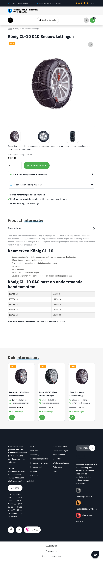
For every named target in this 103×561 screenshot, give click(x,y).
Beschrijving (15, 228)
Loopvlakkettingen (60, 450)
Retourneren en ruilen (39, 463)
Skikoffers (57, 459)
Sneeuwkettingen (60, 446)
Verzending (34, 455)
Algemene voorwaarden (51, 556)
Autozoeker (57, 467)
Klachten (34, 475)
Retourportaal (36, 467)
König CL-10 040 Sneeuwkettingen (27, 29)
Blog (55, 471)
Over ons (34, 450)
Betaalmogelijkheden (39, 459)
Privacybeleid (51, 551)
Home (10, 29)
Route (16, 488)
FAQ (32, 446)
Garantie (33, 471)
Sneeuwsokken (59, 455)
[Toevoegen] (12, 417)
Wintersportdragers (61, 463)
